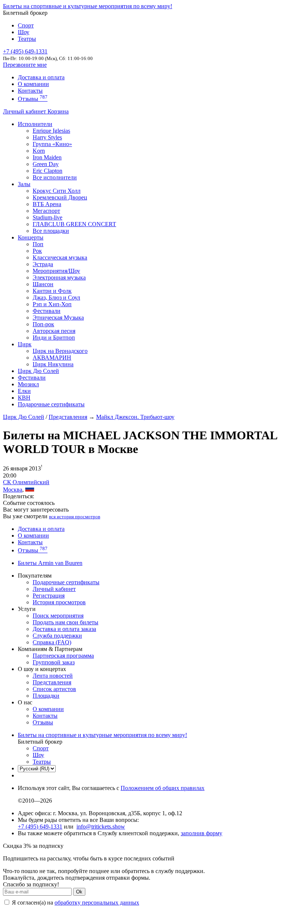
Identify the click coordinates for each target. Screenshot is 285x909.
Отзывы (33, 99)
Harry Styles (47, 137)
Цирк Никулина (53, 364)
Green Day (46, 164)
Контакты (30, 90)
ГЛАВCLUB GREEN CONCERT (74, 224)
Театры (27, 39)
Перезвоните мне (25, 65)
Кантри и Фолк (52, 291)
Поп (38, 244)
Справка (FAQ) (52, 642)
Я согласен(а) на (74, 902)
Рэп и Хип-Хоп (52, 304)
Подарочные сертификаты (51, 404)
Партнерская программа (63, 655)
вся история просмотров (74, 516)
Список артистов (54, 689)
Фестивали (46, 311)
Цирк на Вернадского (60, 351)
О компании (33, 84)
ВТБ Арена (47, 204)
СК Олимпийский (26, 482)
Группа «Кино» (52, 144)
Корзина (58, 111)
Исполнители (35, 124)
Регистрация (49, 595)
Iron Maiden (47, 157)
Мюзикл (28, 384)
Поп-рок (43, 324)
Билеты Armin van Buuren (50, 563)
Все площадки (51, 231)
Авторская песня (54, 331)
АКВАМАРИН (52, 357)
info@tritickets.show (100, 826)
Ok (79, 892)
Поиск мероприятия (58, 615)
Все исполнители (55, 177)
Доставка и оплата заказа (64, 629)
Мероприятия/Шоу (56, 271)
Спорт (26, 25)
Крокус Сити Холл (57, 191)
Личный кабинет (25, 111)
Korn (39, 151)
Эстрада (43, 264)
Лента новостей (53, 675)
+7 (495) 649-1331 (40, 826)
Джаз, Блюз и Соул (56, 297)
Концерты (30, 237)
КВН (24, 397)
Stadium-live (47, 217)
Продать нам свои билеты (65, 622)
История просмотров (59, 602)
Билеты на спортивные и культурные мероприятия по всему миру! (87, 6)
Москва (12, 489)
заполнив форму (201, 833)
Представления (68, 417)
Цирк (25, 344)
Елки (24, 391)
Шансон (43, 284)
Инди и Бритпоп (54, 337)
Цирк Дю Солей (38, 371)
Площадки (46, 696)
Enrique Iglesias (51, 131)
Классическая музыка (60, 257)
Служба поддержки (57, 635)
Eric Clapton (47, 171)
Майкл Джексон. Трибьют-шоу (135, 417)
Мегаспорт (46, 211)
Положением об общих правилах (162, 788)
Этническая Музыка (58, 317)
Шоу (23, 32)
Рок (37, 251)
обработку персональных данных (97, 902)
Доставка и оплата (41, 77)
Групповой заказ (54, 662)
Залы (24, 184)
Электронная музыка (59, 277)
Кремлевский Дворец (60, 197)
